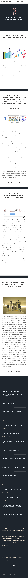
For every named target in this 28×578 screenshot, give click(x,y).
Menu (25, 1)
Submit (14, 565)
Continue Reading (14, 84)
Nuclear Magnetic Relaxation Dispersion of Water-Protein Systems (12, 506)
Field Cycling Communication (12, 1)
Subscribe (14, 550)
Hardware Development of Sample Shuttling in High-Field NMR (14, 284)
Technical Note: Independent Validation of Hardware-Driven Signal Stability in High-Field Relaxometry (14, 100)
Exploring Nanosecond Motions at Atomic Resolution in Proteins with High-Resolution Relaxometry (14, 466)
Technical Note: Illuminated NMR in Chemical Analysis (14, 196)
